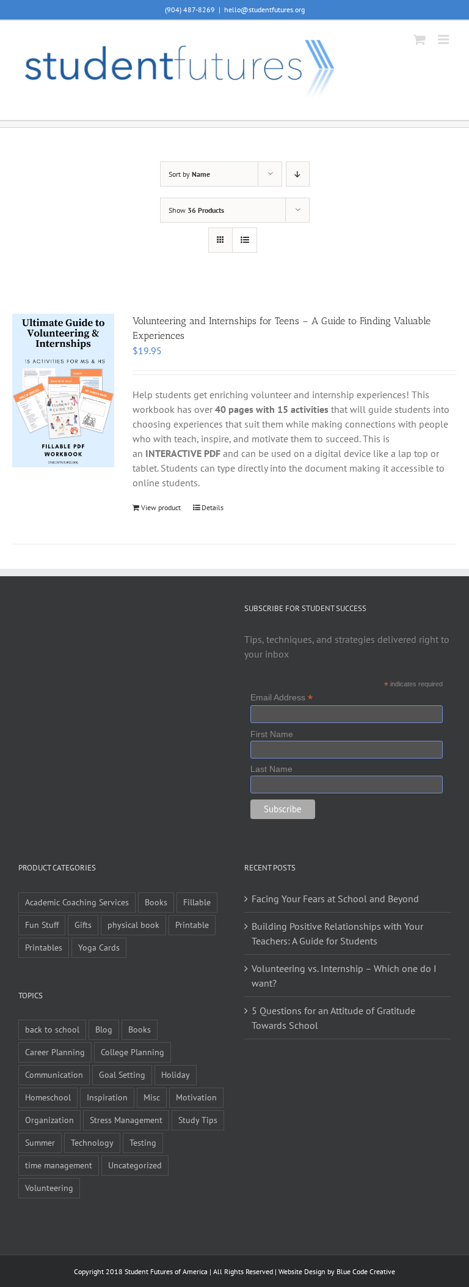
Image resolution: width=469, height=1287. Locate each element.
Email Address (281, 697)
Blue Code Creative (365, 1271)
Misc (152, 1097)
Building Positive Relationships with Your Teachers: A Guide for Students (337, 933)
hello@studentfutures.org (264, 9)
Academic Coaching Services (77, 902)
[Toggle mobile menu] (444, 39)
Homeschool (48, 1097)
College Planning (132, 1052)
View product (161, 507)
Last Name (271, 769)
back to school (52, 1029)
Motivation (196, 1097)
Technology (92, 1142)
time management (58, 1165)
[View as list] (244, 240)
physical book (133, 924)
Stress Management (126, 1120)
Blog (103, 1029)
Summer (40, 1142)
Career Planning (55, 1052)
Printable (192, 924)
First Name (271, 734)
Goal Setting (122, 1074)
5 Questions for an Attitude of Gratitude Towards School (333, 1017)
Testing (142, 1142)
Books (156, 902)
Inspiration (107, 1097)
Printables (43, 947)
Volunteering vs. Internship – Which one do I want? (344, 975)
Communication (54, 1074)
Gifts (83, 924)
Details (213, 507)
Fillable (197, 902)
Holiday (175, 1074)
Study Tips (197, 1120)
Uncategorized (135, 1165)
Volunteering (49, 1187)
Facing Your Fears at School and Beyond (335, 898)
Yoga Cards (99, 947)
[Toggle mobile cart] (419, 39)
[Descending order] (298, 174)
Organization (49, 1120)
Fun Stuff (42, 924)
